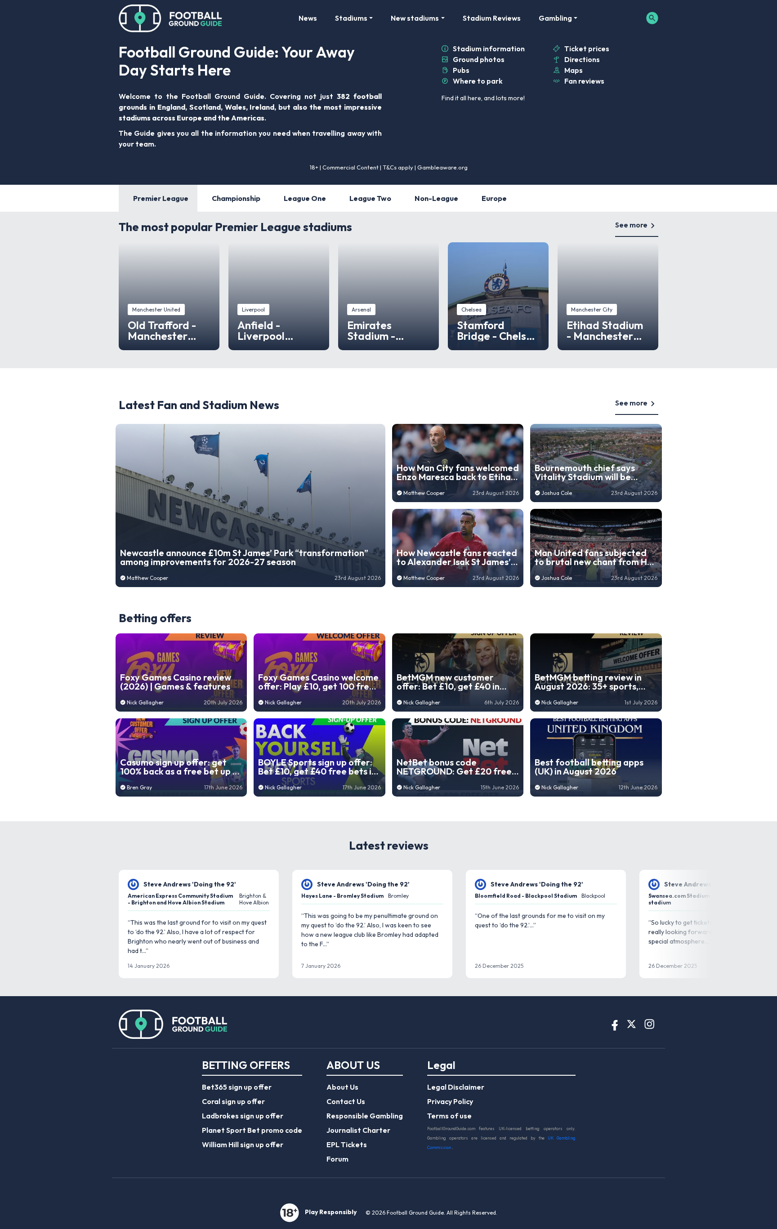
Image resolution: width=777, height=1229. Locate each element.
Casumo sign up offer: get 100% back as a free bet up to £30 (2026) (181, 767)
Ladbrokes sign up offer (242, 1115)
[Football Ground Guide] (171, 18)
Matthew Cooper (147, 577)
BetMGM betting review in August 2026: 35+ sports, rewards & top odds (588, 682)
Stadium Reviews (492, 17)
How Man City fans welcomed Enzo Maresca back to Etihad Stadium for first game (458, 472)
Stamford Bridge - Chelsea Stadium (498, 330)
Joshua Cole (556, 493)
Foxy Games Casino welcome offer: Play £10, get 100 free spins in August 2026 (318, 682)
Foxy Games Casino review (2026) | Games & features (175, 682)
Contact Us (345, 1101)
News (308, 17)
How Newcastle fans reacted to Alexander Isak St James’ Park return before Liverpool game (457, 557)
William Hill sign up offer (242, 1144)
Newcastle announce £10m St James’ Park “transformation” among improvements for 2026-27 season (244, 557)
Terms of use (449, 1115)
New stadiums (415, 17)
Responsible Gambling (364, 1115)
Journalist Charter (358, 1130)
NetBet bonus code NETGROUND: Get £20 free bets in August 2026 (454, 767)
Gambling (555, 17)
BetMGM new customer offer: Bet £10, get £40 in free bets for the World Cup (455, 682)
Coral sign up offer (233, 1101)
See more (631, 224)
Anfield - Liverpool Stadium (261, 330)
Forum (337, 1158)
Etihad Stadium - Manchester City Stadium (605, 330)
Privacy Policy (450, 1101)
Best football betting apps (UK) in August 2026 (589, 767)
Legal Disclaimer (455, 1086)
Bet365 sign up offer (237, 1086)
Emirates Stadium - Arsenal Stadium (388, 330)
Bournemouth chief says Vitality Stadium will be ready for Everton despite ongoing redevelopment (590, 472)
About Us (342, 1086)
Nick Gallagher (145, 702)
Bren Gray (139, 787)
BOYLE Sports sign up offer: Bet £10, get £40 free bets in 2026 (317, 767)
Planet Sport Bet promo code (252, 1130)
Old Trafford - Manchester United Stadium (166, 330)
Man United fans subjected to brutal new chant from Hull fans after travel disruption (595, 557)
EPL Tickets (346, 1144)
